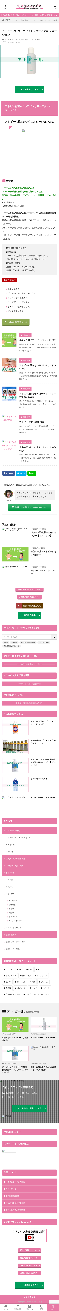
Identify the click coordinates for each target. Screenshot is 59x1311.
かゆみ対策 (10, 873)
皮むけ (6, 642)
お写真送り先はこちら (28, 1265)
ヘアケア (46, 988)
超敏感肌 (12, 905)
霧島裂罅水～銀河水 (39, 779)
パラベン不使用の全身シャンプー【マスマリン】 (43, 534)
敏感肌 (11, 909)
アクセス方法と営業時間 (15, 1210)
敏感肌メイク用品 (13, 949)
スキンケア (10, 894)
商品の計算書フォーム (28, 1258)
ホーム (6, 1309)
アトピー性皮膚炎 (21, 20)
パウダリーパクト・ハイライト (38, 994)
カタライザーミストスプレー (43, 572)
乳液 (33, 982)
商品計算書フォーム (18, 322)
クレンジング (42, 976)
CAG (30, 969)
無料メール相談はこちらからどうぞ (31, 507)
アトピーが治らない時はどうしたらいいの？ (37, 367)
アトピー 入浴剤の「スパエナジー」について (43, 723)
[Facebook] (8, 473)
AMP (20, 969)
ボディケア (21, 988)
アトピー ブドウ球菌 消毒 (31, 422)
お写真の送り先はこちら (28, 597)
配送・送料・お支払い (28, 1250)
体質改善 (9, 880)
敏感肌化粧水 (11, 935)
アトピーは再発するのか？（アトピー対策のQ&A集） (37, 395)
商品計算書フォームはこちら (29, 589)
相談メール (29, 1309)
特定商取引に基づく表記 (15, 1203)
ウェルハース (11, 976)
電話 (41, 1309)
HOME (7, 20)
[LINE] (31, 473)
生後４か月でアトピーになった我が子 (37, 340)
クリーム (44, 982)
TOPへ (53, 1309)
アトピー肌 (35, 39)
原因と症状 (26, 360)
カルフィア (26, 976)
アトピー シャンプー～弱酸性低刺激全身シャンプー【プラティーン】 (44, 762)
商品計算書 (17, 1309)
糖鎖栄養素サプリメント (11, 646)
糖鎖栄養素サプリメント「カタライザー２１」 (44, 742)
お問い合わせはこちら (28, 1273)
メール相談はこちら (29, 89)
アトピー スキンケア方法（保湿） (45, 20)
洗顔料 (8, 982)
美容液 (8, 988)
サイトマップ (29, 1297)
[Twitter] (21, 473)
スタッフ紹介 (11, 1189)
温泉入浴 (9, 887)
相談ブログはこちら (32, 606)
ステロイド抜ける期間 (28, 642)
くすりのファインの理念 (15, 1182)
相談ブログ (26, 335)
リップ (34, 988)
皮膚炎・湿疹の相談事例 (15, 859)
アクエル (7, 42)
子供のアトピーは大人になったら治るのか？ (37, 449)
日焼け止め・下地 (13, 994)
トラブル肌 (13, 917)
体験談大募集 (29, 615)
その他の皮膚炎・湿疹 (14, 866)
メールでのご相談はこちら (29, 1108)
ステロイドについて (13, 928)
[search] (54, 637)
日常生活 (9, 852)
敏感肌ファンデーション (15, 942)
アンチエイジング (15, 921)
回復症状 (14, 642)
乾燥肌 (11, 913)
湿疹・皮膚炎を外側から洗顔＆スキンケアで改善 (44, 1068)
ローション (16, 42)
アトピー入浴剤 (44, 642)
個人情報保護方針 (13, 1196)
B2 (39, 969)
